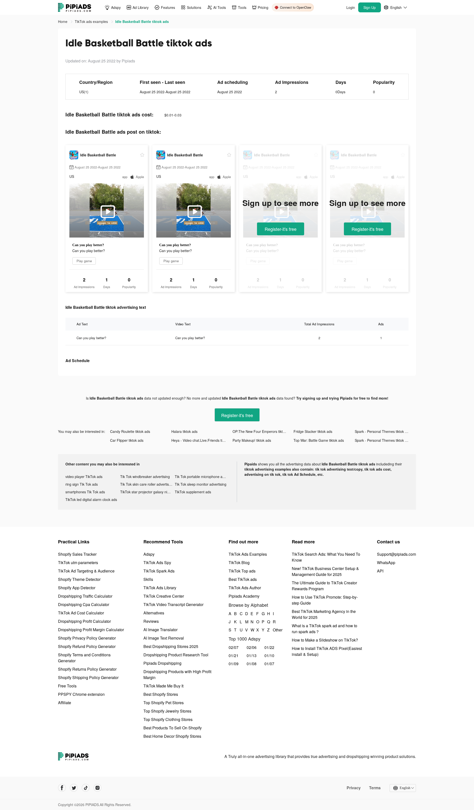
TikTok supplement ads (193, 491)
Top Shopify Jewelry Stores (167, 711)
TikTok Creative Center (163, 596)
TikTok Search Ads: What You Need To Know (326, 557)
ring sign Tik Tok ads (81, 484)
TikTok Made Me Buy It (163, 686)
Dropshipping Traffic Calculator (85, 596)
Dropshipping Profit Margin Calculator (91, 629)
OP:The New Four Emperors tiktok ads (263, 431)
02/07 (233, 647)
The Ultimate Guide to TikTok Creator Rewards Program (324, 585)
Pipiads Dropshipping (162, 663)
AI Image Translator (160, 629)
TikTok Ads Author (245, 587)
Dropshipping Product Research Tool (175, 655)
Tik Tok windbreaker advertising (145, 476)
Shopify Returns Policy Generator (87, 669)
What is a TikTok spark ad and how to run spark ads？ (324, 628)
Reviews (151, 621)
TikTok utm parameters (78, 562)
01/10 (269, 655)
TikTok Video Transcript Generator (173, 604)
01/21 (233, 655)
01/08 (252, 663)
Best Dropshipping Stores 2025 (170, 646)
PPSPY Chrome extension (81, 694)
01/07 (269, 663)
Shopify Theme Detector (79, 579)
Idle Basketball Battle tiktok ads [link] (142, 21)
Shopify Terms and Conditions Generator (84, 657)
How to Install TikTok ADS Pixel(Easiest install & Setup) (327, 651)
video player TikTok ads (83, 476)
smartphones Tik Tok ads (85, 491)
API (380, 571)
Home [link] (63, 21)
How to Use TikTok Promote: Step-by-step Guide (325, 600)
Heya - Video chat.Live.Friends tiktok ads (202, 440)
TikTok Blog (239, 562)
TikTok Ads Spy (157, 562)
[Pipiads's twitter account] (74, 788)
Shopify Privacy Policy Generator (87, 638)
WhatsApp (386, 562)
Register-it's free (280, 229)
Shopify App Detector (76, 587)
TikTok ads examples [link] (92, 21)
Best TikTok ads (243, 579)
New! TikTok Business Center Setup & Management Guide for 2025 (325, 571)
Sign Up (369, 7)
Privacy (354, 787)
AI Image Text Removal (163, 638)
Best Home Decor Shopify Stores (172, 736)
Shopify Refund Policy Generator (87, 646)
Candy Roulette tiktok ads (130, 431)
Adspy (149, 554)
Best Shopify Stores (160, 694)
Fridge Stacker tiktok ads (313, 431)
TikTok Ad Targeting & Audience (86, 571)
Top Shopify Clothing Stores (168, 719)
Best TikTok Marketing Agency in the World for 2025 (324, 614)
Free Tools (67, 686)
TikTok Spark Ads (159, 571)
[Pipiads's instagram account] (97, 788)
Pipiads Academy (244, 596)
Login (350, 7)
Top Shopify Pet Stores (163, 702)
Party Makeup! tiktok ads (252, 440)
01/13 (252, 655)
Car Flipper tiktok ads (126, 440)
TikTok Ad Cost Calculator (81, 613)
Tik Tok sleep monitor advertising (200, 484)
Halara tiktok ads (184, 431)
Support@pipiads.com (396, 554)
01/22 (269, 647)
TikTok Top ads (242, 571)
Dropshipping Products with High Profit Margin (177, 674)
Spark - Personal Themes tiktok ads (383, 431)
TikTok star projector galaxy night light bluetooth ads (147, 491)
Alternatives (153, 613)
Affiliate (64, 702)
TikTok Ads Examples (248, 554)
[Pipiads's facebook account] (62, 788)
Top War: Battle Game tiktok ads (319, 440)
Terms (375, 787)
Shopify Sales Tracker (77, 554)
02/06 (252, 647)
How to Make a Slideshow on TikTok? (325, 640)
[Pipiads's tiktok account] (86, 788)
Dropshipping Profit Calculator (84, 621)
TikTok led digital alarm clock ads (91, 499)
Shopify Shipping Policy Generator (88, 677)
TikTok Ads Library (159, 587)
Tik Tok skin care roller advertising (147, 484)
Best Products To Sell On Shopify (172, 728)
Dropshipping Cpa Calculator (83, 604)
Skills (148, 579)
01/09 (233, 663)
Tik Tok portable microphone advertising (202, 476)
